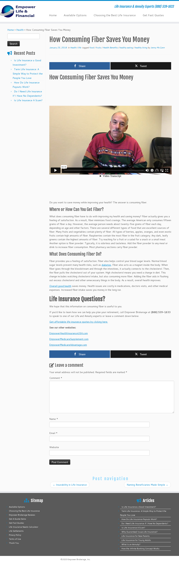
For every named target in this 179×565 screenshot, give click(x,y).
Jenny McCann (158, 47)
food (91, 47)
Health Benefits (110, 47)
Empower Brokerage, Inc (79, 559)
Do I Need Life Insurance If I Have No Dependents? (144, 523)
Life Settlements (16, 531)
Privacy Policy (15, 535)
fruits (99, 47)
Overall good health (60, 286)
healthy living (141, 47)
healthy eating (126, 47)
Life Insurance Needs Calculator (23, 527)
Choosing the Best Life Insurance (115, 15)
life (80, 47)
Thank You (14, 543)
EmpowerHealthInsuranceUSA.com (68, 333)
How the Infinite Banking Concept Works (140, 548)
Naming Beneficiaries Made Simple (147, 484)
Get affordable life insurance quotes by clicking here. (78, 322)
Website (54, 447)
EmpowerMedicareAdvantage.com (68, 345)
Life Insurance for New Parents (135, 536)
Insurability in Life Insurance (70, 484)
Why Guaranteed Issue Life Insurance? (139, 531)
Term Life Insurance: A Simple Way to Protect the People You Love (28, 74)
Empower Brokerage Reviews (22, 515)
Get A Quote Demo (17, 519)
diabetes (106, 265)
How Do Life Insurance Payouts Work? (139, 519)
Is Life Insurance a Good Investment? (138, 506)
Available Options (75, 15)
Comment (55, 378)
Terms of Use (15, 539)
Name (53, 419)
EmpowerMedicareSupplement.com (68, 339)
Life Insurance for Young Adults (136, 540)
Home (53, 15)
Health (20, 30)
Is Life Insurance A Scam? (28, 100)
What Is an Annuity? (130, 544)
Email (53, 433)
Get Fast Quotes (153, 15)
